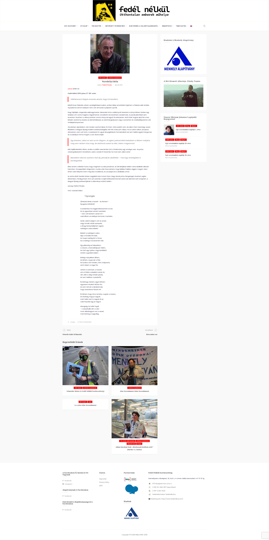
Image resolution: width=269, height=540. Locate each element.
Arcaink (131, 441)
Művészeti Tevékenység (115, 26)
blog (187, 126)
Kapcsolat (103, 479)
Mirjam (194, 126)
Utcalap (83, 26)
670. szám (180, 126)
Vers (90, 402)
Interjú (139, 444)
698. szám (169, 140)
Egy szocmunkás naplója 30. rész (178, 155)
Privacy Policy (104, 482)
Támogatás (181, 26)
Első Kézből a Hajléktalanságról (143, 26)
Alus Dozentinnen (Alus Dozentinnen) (134, 391)
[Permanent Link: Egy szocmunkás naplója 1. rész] (169, 130)
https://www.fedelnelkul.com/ (172, 499)
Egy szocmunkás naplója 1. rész (188, 130)
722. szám (123, 441)
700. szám (78, 388)
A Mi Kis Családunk (114, 78)
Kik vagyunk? (70, 26)
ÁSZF (101, 486)
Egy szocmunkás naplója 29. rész (178, 143)
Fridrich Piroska (107, 85)
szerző (70, 89)
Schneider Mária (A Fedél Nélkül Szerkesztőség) (85, 391)
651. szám (102, 78)
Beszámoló (131, 444)
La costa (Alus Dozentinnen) (85, 405)
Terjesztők (96, 26)
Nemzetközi (167, 26)
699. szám (169, 151)
